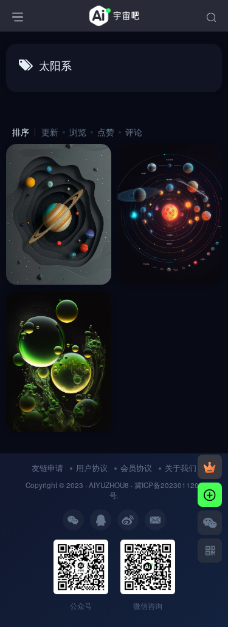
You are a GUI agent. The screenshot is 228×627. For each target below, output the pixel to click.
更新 (49, 132)
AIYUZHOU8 (109, 485)
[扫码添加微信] (210, 522)
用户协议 (92, 467)
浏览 (77, 132)
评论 (133, 132)
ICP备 (151, 485)
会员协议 (136, 467)
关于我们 (180, 467)
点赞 (105, 132)
